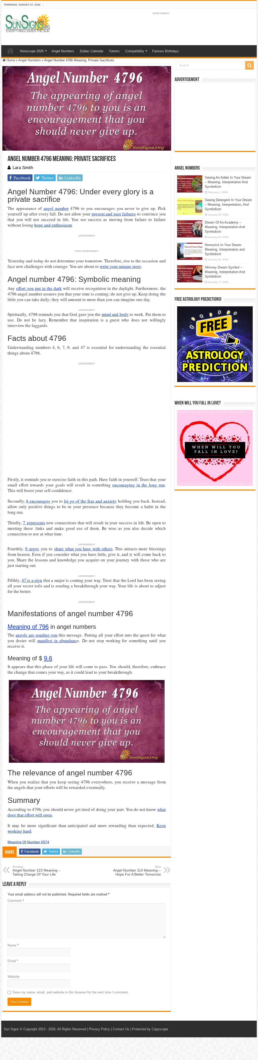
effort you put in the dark (39, 288)
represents (36, 523)
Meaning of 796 (28, 626)
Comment (16, 901)
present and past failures (114, 214)
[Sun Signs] (27, 23)
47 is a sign (32, 580)
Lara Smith (23, 167)
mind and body (115, 314)
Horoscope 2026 (32, 51)
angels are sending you (36, 635)
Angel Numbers (63, 51)
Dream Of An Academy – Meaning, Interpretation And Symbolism (225, 227)
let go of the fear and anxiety (90, 501)
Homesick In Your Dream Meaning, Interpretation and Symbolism (225, 249)
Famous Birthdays (165, 51)
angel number (56, 208)
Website (13, 977)
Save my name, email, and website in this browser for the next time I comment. (71, 992)
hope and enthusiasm (53, 225)
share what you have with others (83, 549)
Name (13, 945)
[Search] (249, 65)
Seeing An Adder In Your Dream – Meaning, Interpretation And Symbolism (228, 182)
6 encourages (38, 501)
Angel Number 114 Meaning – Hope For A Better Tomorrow (137, 870)
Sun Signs (11, 1029)
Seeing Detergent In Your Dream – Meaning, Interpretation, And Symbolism (228, 204)
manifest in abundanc (57, 640)
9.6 (48, 658)
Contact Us (121, 1029)
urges (34, 549)
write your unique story (120, 266)
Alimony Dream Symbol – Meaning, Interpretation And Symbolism (225, 271)
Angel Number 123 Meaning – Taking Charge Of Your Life (36, 870)
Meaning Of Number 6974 (28, 842)
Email (13, 961)
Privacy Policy (99, 1029)
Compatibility (134, 51)
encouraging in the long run (138, 485)
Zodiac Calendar (91, 51)
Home (10, 50)
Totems (114, 51)
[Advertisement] (215, 116)
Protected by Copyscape (150, 1029)
